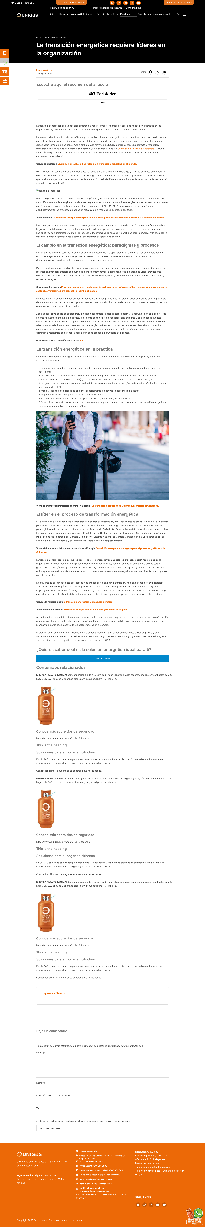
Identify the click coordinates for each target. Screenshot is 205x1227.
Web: (39, 1108)
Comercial (62, 37)
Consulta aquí (105, 7)
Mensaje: (41, 1052)
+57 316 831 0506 (98, 1166)
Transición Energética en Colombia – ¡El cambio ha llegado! (96, 609)
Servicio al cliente (106, 14)
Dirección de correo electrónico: (53, 1095)
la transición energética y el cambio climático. (89, 601)
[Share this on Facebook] (150, 72)
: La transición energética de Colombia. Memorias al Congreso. (124, 505)
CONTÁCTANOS (102, 658)
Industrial (49, 37)
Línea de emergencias (73, 2)
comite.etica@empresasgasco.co (96, 1183)
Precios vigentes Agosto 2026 (151, 1155)
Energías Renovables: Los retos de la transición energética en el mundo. (97, 163)
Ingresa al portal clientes (179, 2)
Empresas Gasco (44, 70)
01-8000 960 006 (114, 1170)
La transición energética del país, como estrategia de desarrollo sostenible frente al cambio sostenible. (108, 217)
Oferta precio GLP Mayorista (150, 1159)
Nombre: (40, 1082)
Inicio (51, 14)
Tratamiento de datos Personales (152, 1167)
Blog (39, 37)
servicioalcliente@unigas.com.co (96, 1179)
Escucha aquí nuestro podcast (154, 14)
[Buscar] (178, 13)
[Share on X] (157, 72)
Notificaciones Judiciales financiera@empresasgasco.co (95, 1189)
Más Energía (126, 14)
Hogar (62, 14)
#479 (44, 7)
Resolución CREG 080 (146, 1151)
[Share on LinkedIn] (164, 72)
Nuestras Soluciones (81, 14)
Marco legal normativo (147, 1163)
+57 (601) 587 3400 (93, 1161)
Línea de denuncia (24, 2)
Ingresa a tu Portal (27, 1175)
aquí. (82, 340)
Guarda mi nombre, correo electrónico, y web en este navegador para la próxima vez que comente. (84, 1121)
